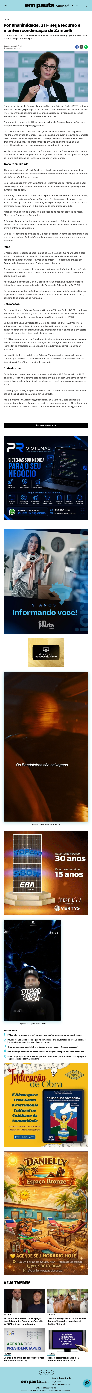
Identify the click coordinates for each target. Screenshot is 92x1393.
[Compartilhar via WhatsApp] (86, 47)
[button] (87, 1383)
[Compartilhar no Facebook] (77, 47)
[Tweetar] (81, 47)
